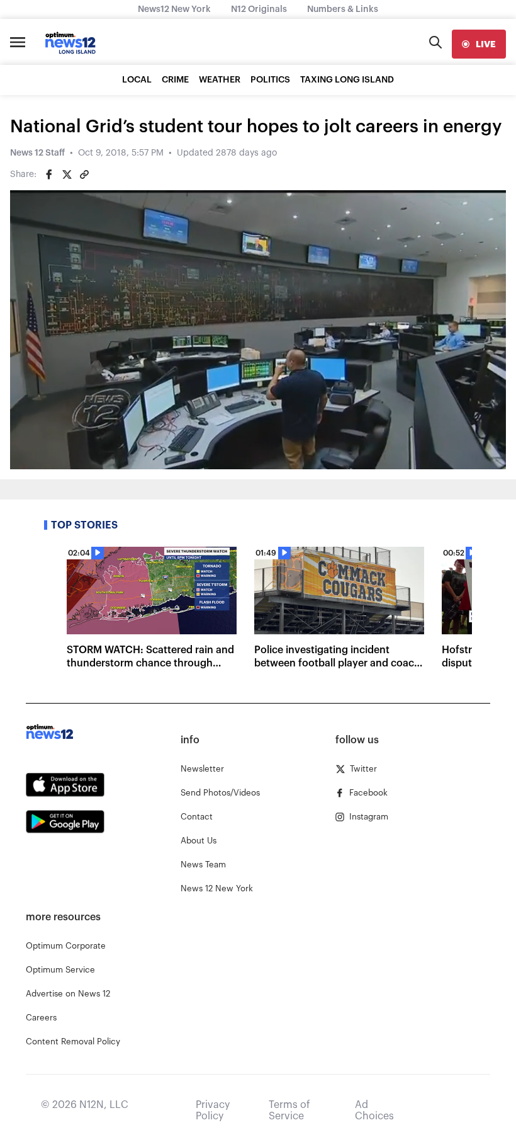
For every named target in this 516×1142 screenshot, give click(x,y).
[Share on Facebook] (49, 174)
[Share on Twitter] (67, 174)
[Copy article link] (84, 174)
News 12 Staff (37, 153)
